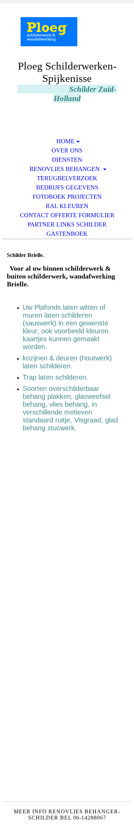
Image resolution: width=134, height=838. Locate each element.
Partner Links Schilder (67, 224)
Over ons (67, 150)
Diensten (67, 159)
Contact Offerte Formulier (67, 215)
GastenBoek (67, 233)
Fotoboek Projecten (67, 196)
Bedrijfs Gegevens (67, 187)
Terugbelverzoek (67, 178)
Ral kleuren (67, 205)
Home (65, 141)
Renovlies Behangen (65, 168)
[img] (67, 37)
